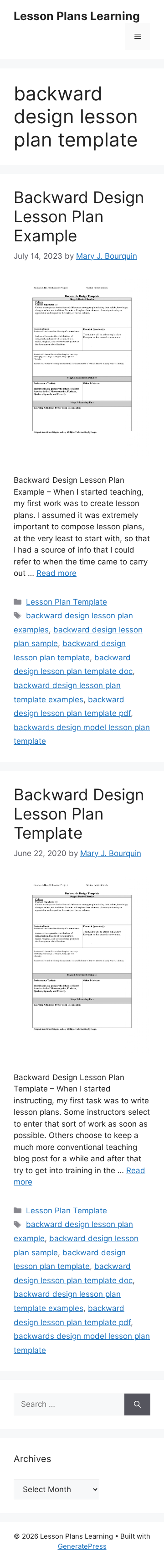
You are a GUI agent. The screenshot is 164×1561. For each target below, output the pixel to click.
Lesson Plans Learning (77, 16)
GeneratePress (82, 1546)
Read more (56, 573)
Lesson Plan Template (66, 601)
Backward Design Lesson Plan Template (79, 813)
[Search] (137, 1404)
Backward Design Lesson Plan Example (79, 216)
